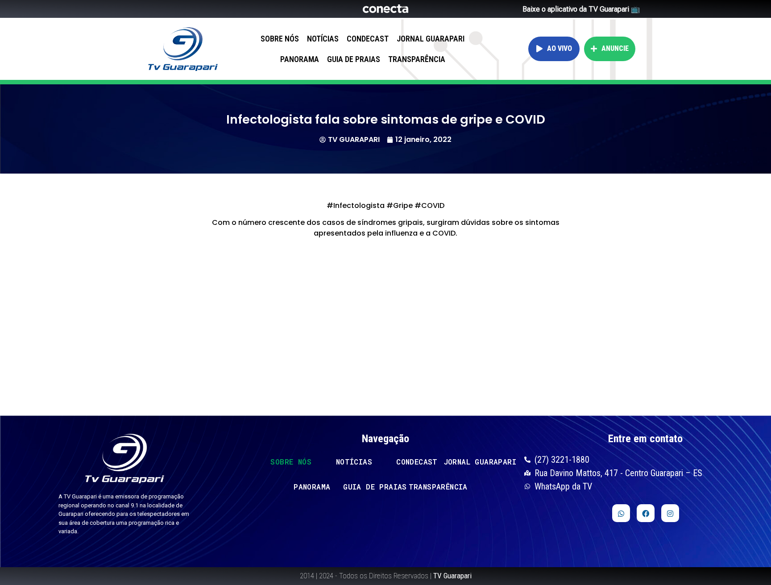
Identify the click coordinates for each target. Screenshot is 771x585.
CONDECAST (368, 38)
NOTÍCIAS (323, 38)
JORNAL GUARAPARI (430, 38)
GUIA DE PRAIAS (353, 59)
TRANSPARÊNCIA (416, 59)
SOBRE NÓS (280, 38)
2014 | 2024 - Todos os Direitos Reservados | (386, 575)
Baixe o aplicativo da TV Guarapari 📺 (581, 9)
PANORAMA (299, 59)
